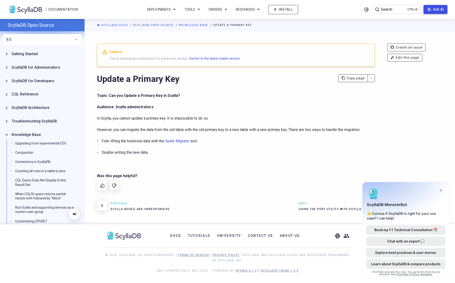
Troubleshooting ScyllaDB (34, 121)
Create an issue (409, 47)
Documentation (63, 9)
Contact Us (260, 236)
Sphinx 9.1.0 (246, 270)
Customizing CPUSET (31, 221)
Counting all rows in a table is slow (40, 171)
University (229, 236)
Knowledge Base (194, 25)
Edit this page (407, 57)
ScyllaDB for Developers (33, 81)
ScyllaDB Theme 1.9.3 (280, 270)
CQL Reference (25, 94)
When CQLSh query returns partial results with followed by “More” (40, 196)
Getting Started (25, 54)
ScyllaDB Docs (114, 25)
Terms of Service (193, 255)
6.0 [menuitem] (8, 39)
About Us (290, 236)
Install (286, 9)
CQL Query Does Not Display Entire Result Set (40, 182)
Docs (175, 236)
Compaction (24, 152)
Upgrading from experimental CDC (41, 143)
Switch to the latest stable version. (215, 58)
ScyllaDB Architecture (30, 107)
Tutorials (199, 236)
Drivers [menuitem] (215, 9)
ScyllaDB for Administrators (36, 67)
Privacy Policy (226, 255)
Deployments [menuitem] (159, 9)
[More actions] (371, 78)
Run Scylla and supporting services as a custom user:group (44, 210)
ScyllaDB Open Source (154, 25)
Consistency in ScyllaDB (32, 162)
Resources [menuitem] (245, 9)
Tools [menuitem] (189, 9)
